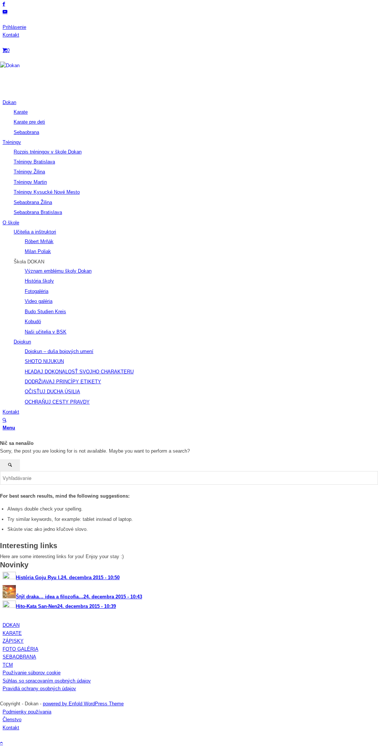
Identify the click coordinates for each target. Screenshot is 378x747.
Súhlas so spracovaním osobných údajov (47, 681)
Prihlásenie (14, 27)
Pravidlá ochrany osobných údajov (39, 688)
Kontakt (11, 35)
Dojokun (22, 342)
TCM (8, 665)
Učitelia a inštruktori (35, 232)
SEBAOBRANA (19, 657)
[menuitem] (190, 27)
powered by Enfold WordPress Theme (83, 703)
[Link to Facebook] (4, 4)
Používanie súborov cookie (32, 672)
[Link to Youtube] (5, 11)
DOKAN (11, 625)
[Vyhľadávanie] (4, 420)
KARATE (12, 633)
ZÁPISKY (13, 641)
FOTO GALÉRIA (20, 649)
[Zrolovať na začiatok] (1, 743)
